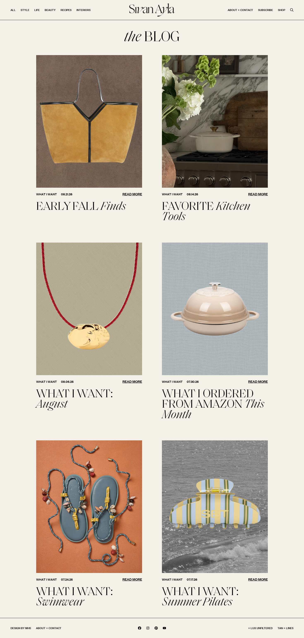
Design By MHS (21, 628)
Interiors (84, 10)
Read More (132, 194)
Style (25, 10)
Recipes (66, 10)
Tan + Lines (285, 628)
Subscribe (265, 10)
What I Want (46, 194)
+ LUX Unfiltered (260, 628)
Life (37, 10)
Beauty (50, 10)
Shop (281, 10)
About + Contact (240, 10)
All (13, 10)
